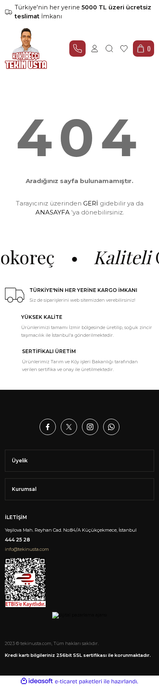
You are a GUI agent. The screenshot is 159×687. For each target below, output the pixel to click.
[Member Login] (95, 48)
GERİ (90, 203)
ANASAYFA (52, 212)
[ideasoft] (36, 681)
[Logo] (26, 48)
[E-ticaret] (78, 681)
